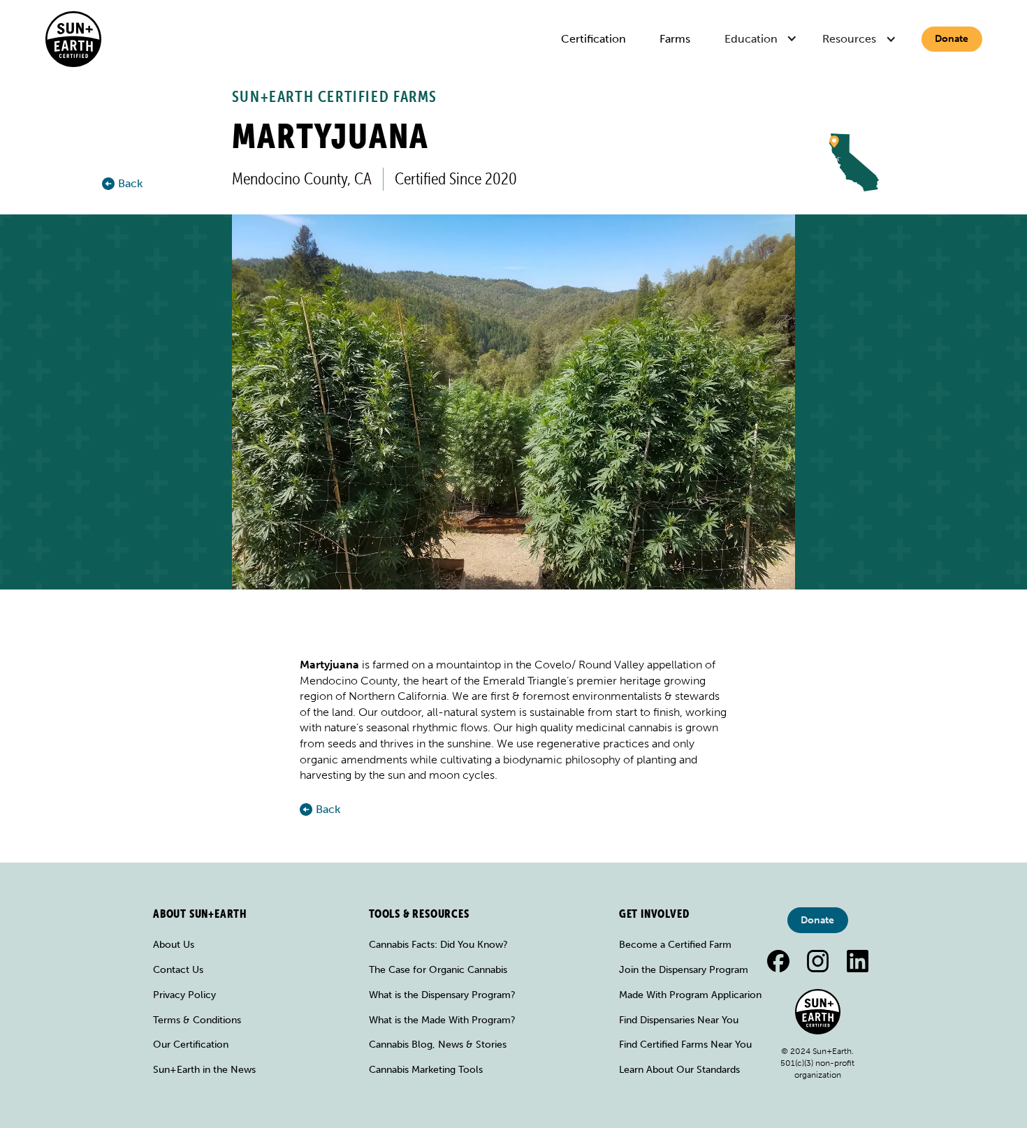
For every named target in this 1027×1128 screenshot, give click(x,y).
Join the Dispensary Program (683, 970)
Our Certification (190, 1044)
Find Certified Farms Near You (685, 1044)
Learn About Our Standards (679, 1070)
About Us (173, 945)
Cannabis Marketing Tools (426, 1070)
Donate (951, 39)
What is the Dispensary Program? (442, 995)
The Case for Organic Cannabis (438, 970)
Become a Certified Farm (675, 945)
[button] (762, 39)
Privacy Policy (184, 995)
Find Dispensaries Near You (678, 1020)
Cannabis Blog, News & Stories (438, 1044)
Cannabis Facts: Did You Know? (438, 945)
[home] (73, 39)
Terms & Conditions (197, 1020)
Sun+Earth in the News (204, 1070)
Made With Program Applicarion (690, 995)
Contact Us (178, 970)
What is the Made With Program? (442, 1020)
